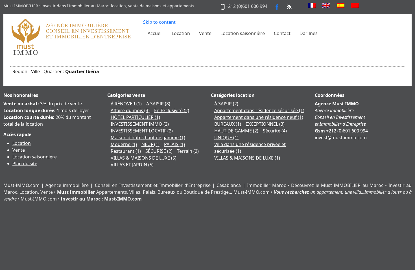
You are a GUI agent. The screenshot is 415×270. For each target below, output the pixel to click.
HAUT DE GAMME (236, 131)
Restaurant (126, 151)
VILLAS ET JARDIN (132, 165)
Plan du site (24, 163)
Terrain (188, 151)
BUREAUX (227, 124)
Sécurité (275, 131)
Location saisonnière (34, 157)
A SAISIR (158, 104)
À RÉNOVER (126, 104)
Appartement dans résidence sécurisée (259, 110)
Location (21, 143)
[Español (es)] (340, 5)
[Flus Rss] (289, 6)
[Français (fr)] (312, 5)
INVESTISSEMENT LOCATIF (142, 131)
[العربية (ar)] (355, 5)
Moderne (124, 144)
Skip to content (159, 22)
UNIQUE (226, 137)
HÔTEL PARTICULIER (135, 117)
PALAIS (174, 144)
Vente (18, 150)
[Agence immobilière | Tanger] (70, 36)
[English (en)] (326, 5)
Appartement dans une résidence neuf (258, 117)
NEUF (150, 144)
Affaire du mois (130, 110)
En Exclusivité (171, 110)
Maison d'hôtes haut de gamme (148, 137)
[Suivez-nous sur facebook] (277, 6)
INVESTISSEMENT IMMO (140, 124)
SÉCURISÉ (158, 151)
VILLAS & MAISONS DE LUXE (143, 158)
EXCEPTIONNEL (265, 124)
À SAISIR (226, 104)
